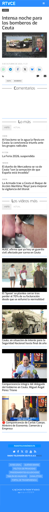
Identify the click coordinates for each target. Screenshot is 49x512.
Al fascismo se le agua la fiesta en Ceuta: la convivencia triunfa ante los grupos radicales (23, 143)
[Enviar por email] (45, 76)
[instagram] (26, 451)
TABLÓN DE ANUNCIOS (17, 476)
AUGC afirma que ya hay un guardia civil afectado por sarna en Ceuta (23, 251)
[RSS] (35, 451)
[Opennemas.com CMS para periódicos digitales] (26, 491)
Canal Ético (36, 476)
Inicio (39, 456)
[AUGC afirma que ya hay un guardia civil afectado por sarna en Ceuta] (24, 231)
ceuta (9, 81)
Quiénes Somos (31, 465)
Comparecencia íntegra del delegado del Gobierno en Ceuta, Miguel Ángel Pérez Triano (23, 387)
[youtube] (31, 451)
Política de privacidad (24, 469)
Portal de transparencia (24, 480)
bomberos (17, 81)
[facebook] (18, 451)
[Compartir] (3, 69)
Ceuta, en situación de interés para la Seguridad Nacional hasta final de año (24, 342)
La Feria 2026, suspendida (18, 156)
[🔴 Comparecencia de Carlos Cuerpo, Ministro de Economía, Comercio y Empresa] (24, 408)
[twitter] (22, 451)
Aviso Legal (15, 465)
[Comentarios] (38, 76)
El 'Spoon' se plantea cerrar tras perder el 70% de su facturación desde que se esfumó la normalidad (23, 296)
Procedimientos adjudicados (24, 472)
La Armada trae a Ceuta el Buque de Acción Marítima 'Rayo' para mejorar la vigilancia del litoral (24, 186)
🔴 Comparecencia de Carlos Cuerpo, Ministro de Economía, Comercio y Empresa (23, 425)
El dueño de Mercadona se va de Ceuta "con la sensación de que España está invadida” (22, 170)
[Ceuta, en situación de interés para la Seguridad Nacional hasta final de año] (24, 322)
